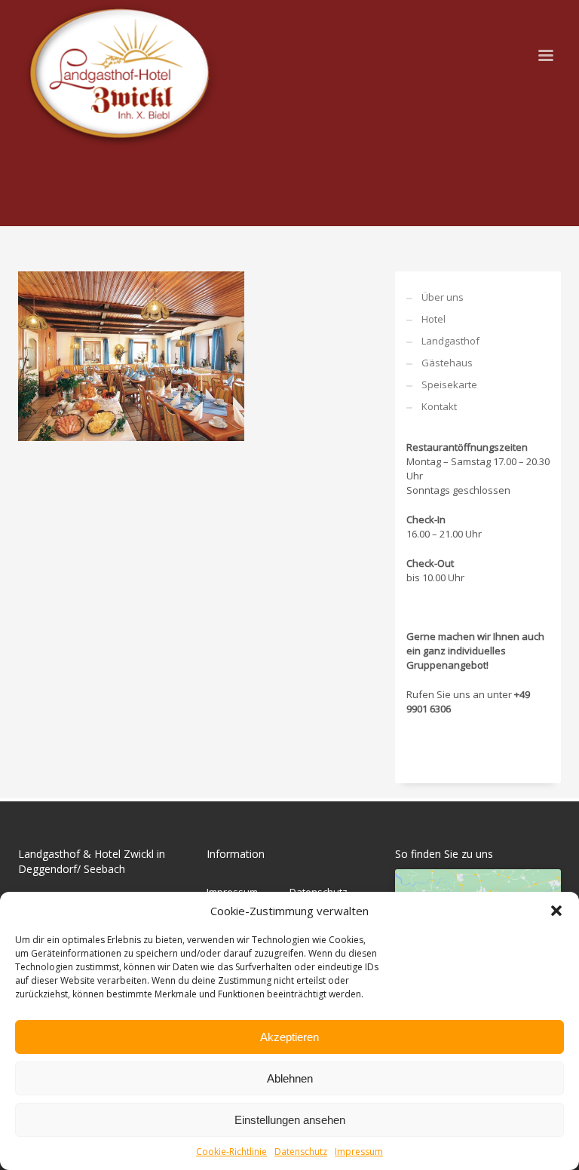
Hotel (433, 319)
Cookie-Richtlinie (231, 1151)
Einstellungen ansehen (289, 1119)
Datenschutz (300, 1151)
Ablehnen (290, 1078)
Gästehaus (447, 362)
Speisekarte (449, 384)
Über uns (442, 297)
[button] (556, 910)
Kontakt (439, 406)
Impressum (359, 1151)
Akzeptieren (289, 1037)
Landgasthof (450, 341)
